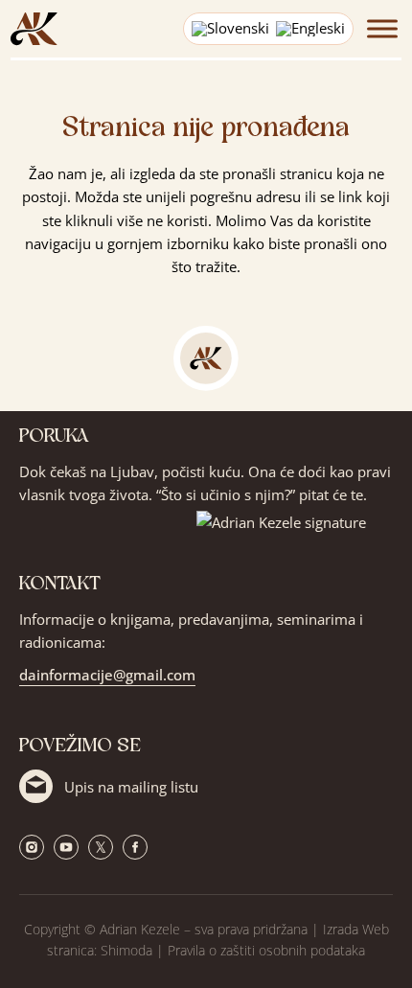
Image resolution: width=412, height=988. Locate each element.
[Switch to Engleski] (310, 29)
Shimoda (126, 950)
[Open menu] (377, 29)
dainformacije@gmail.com (107, 674)
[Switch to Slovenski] (230, 29)
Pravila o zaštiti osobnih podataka (266, 950)
